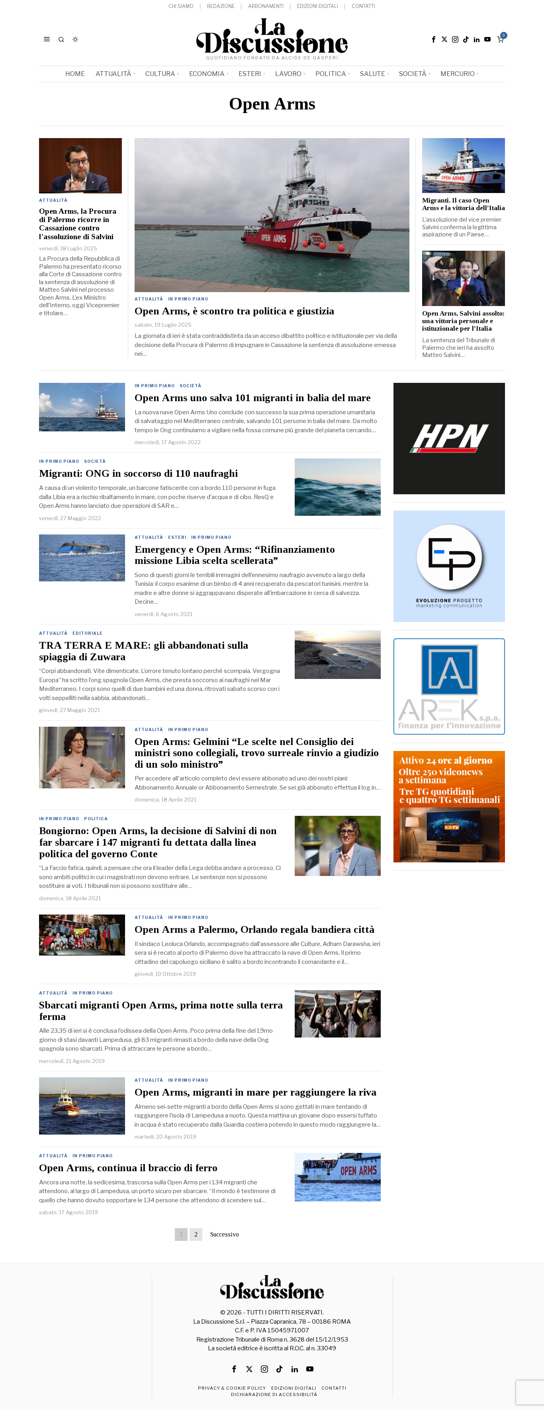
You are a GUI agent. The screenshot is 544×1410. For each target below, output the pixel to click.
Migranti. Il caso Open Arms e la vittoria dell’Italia (463, 204)
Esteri (177, 537)
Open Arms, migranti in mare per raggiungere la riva (255, 1092)
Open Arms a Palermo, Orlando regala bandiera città (254, 929)
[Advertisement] (449, 998)
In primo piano (188, 298)
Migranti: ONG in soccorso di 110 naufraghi (138, 473)
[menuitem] (181, 7)
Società (191, 385)
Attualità (149, 298)
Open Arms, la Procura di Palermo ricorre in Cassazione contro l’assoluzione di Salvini (77, 224)
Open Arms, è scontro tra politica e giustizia (234, 311)
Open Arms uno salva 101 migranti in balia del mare (253, 398)
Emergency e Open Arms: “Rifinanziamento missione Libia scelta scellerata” (235, 555)
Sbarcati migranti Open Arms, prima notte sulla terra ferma (161, 1011)
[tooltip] (433, 39)
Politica (96, 818)
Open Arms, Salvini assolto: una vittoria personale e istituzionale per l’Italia (463, 321)
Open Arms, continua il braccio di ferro (128, 1168)
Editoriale (87, 633)
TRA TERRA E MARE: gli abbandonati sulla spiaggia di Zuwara (143, 651)
